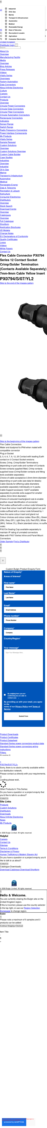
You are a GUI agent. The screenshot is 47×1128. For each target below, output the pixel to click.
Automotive (5, 178)
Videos (3, 72)
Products (4, 99)
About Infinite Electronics (11, 87)
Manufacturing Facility (10, 57)
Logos (3, 242)
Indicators (4, 120)
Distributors (5, 199)
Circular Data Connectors (12, 108)
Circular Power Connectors (12, 105)
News (2, 819)
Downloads (5, 813)
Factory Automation (9, 81)
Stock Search (6, 205)
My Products (5, 136)
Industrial (4, 166)
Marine (3, 172)
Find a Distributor (21, 541)
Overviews (5, 78)
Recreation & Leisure (10, 190)
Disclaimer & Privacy (9, 851)
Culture (3, 90)
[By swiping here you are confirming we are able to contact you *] (5, 696)
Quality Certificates (8, 239)
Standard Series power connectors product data (22, 743)
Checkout (19, 926)
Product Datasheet (8, 740)
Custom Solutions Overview (13, 151)
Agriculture (5, 193)
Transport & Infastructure (11, 175)
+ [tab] (0, 761)
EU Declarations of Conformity (14, 236)
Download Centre (8, 209)
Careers (3, 93)
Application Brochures (10, 227)
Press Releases (7, 69)
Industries (4, 160)
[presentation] (0, 435)
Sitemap (4, 845)
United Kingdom (7, 41)
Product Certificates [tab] (9, 737)
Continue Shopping (7, 926)
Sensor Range (6, 124)
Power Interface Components (13, 133)
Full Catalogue (7, 221)
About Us (4, 51)
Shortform (4, 224)
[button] (3, 752)
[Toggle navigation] (0, 27)
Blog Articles (6, 66)
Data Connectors (8, 84)
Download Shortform (29, 869)
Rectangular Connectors (11, 117)
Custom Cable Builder (10, 154)
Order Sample (6, 541)
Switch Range (6, 127)
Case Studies (6, 157)
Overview (4, 54)
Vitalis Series (6, 75)
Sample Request (8, 142)
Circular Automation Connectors (15, 114)
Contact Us (5, 96)
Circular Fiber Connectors (12, 111)
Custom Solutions (8, 145)
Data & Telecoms (8, 187)
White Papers (6, 248)
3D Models (5, 230)
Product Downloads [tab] (9, 734)
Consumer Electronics (10, 196)
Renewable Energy (9, 184)
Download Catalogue (10, 869)
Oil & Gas (4, 169)
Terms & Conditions (9, 848)
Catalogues (5, 215)
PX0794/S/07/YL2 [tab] (9, 764)
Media (3, 60)
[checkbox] (23, 23)
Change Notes (6, 233)
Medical (3, 181)
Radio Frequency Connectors (13, 130)
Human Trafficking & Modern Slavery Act (18, 854)
